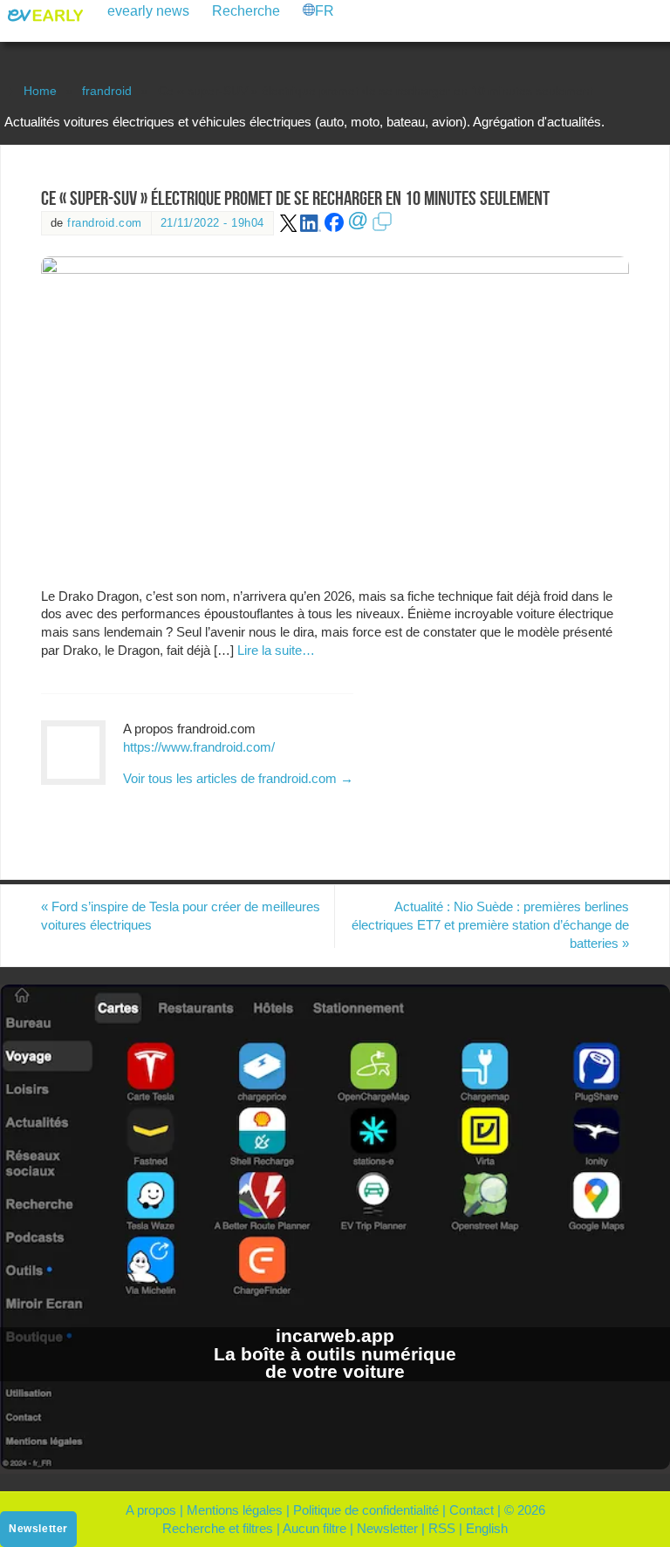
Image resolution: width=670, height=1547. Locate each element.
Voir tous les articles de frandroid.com (238, 778)
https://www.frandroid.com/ (199, 746)
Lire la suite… (276, 650)
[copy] (382, 228)
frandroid (107, 91)
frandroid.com (104, 222)
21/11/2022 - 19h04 (212, 222)
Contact (471, 1510)
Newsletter (387, 1528)
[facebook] (334, 228)
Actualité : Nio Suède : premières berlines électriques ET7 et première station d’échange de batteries (490, 925)
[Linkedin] (310, 228)
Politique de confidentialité (366, 1510)
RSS (441, 1528)
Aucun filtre (314, 1528)
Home (40, 91)
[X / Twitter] (288, 228)
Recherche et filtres (217, 1528)
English (487, 1528)
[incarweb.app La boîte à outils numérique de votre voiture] (335, 1464)
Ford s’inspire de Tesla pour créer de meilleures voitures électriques (180, 915)
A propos (151, 1510)
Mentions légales (235, 1510)
